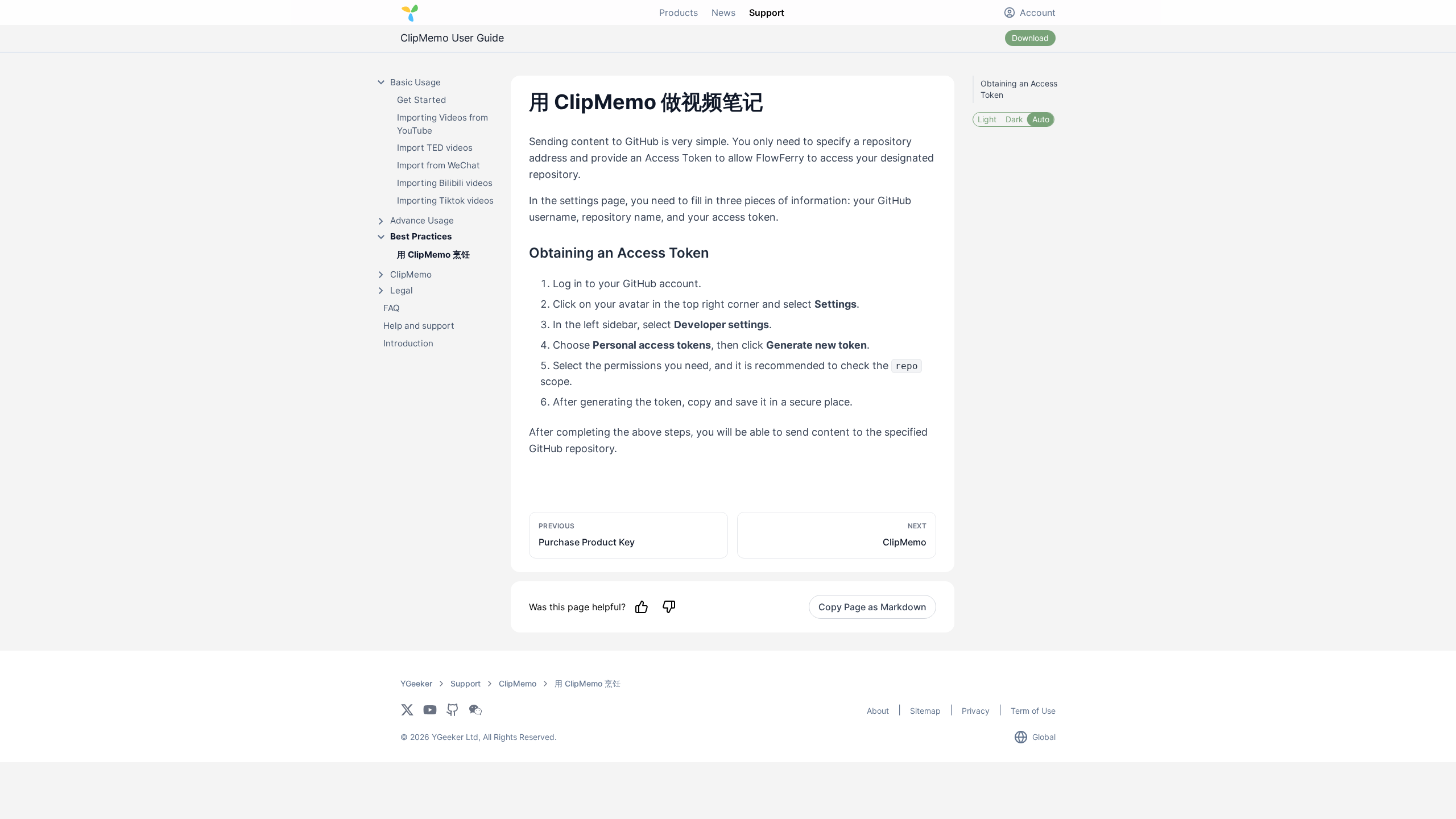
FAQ (391, 308)
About (878, 710)
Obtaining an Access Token (1019, 89)
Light (987, 119)
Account (1038, 12)
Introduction (408, 343)
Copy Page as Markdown (872, 607)
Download (1030, 38)
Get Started (421, 99)
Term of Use (1033, 710)
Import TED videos (435, 147)
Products (678, 12)
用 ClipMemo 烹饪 (433, 254)
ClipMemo (517, 683)
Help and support (418, 325)
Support (766, 12)
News (723, 12)
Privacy (976, 710)
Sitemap (925, 710)
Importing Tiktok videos (445, 200)
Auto (1040, 119)
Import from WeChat (438, 165)
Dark (1014, 119)
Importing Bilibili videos (445, 182)
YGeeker (416, 683)
